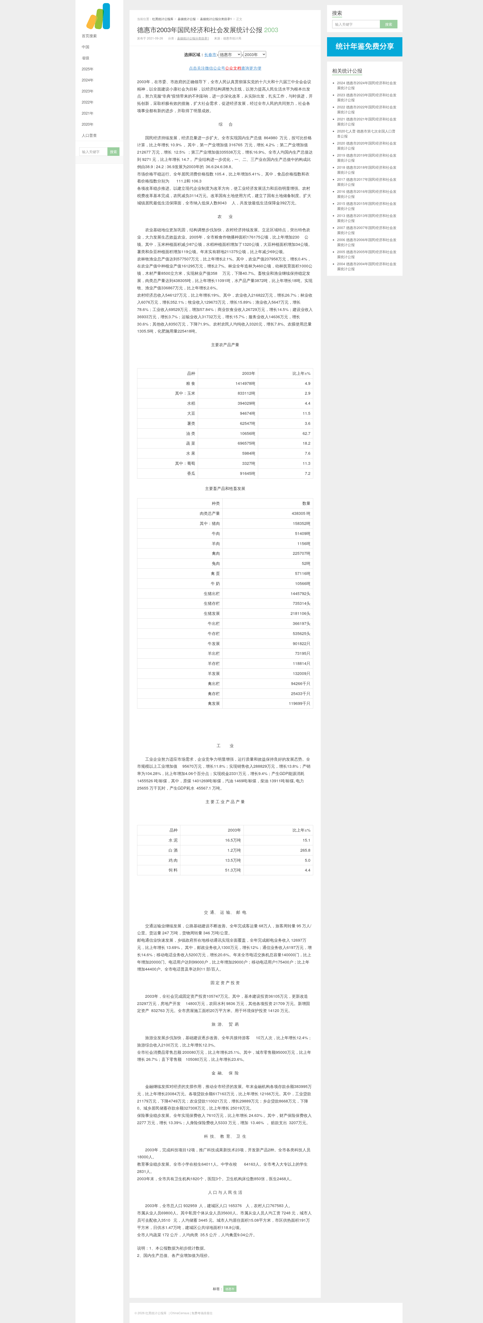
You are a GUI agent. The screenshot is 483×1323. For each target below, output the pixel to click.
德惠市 (229, 1289)
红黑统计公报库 (99, 15)
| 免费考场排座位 (201, 1313)
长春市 (210, 54)
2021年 (88, 113)
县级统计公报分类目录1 (216, 19)
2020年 (88, 124)
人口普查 (89, 135)
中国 (85, 46)
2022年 (88, 102)
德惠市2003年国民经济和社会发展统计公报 (207, 29)
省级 (85, 57)
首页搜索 (89, 35)
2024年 (88, 79)
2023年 (88, 91)
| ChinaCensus (179, 1313)
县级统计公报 (187, 19)
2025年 (88, 68)
